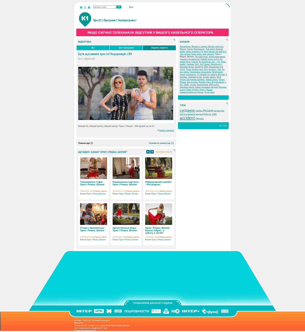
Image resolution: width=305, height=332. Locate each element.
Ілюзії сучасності (188, 74)
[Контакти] (89, 8)
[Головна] (81, 8)
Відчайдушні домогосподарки (210, 56)
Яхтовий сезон (187, 66)
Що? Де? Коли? (202, 64)
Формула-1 (216, 64)
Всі (93, 47)
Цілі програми (126, 47)
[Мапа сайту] (85, 8)
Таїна (188, 69)
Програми (109, 20)
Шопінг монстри (215, 46)
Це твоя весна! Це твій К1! (213, 51)
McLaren (208, 110)
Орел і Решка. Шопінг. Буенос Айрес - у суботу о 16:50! (157, 230)
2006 (214, 114)
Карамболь (185, 46)
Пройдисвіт (217, 71)
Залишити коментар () (161, 143)
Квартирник (202, 84)
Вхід (131, 6)
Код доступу (210, 69)
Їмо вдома (192, 82)
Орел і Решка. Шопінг (96, 193)
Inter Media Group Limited (117, 325)
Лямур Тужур (186, 49)
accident (187, 117)
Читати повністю (166, 130)
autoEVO (199, 66)
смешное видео (194, 114)
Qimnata (199, 118)
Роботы (207, 114)
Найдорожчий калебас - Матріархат (158, 183)
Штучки (221, 74)
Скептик (190, 64)
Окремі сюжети (159, 47)
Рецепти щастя (187, 87)
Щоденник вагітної (195, 79)
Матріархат (199, 49)
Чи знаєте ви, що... (208, 61)
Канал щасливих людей (206, 87)
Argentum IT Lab (99, 328)
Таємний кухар (195, 76)
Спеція (194, 61)
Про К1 (97, 20)
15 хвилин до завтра (207, 74)
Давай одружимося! (190, 59)
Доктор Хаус (204, 82)
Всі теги (223, 126)
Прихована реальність (200, 71)
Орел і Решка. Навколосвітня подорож (196, 91)
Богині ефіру (209, 76)
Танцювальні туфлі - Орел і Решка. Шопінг (92, 183)
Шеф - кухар (190, 84)
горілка (199, 110)
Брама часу (197, 69)
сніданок (187, 110)
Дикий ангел (212, 79)
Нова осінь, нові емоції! (202, 54)
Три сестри (185, 54)
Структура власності (85, 330)
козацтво (219, 110)
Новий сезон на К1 (210, 59)
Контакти (78, 323)
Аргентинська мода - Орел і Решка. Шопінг (125, 229)
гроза (182, 114)
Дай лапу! (210, 49)
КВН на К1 (214, 84)
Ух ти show (209, 92)
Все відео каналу (164, 152)
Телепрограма (126, 20)
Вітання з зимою (199, 46)
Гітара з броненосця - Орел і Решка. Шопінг (92, 229)
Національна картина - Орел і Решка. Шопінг (126, 183)
